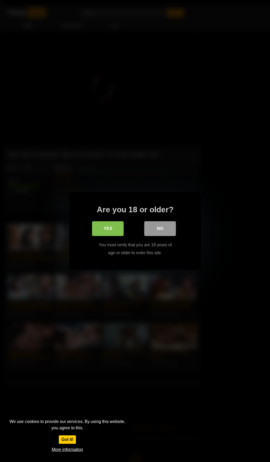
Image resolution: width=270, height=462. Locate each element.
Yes (108, 228)
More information (67, 449)
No (160, 228)
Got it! (67, 439)
